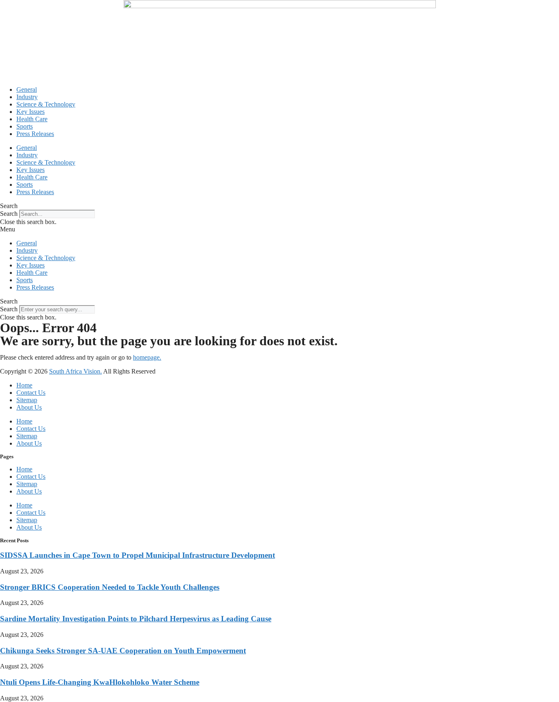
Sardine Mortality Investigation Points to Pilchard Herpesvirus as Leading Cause (135, 618)
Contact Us (30, 392)
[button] (279, 206)
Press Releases (35, 133)
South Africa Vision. (75, 371)
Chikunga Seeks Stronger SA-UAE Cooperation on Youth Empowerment (123, 650)
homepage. (147, 357)
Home (24, 385)
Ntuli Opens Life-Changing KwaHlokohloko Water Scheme (99, 682)
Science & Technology (45, 104)
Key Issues (30, 111)
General (26, 89)
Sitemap (26, 399)
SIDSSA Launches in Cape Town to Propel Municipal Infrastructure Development (137, 555)
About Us (29, 407)
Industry (27, 96)
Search (9, 213)
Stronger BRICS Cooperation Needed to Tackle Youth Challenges (109, 587)
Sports (24, 126)
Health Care (31, 118)
